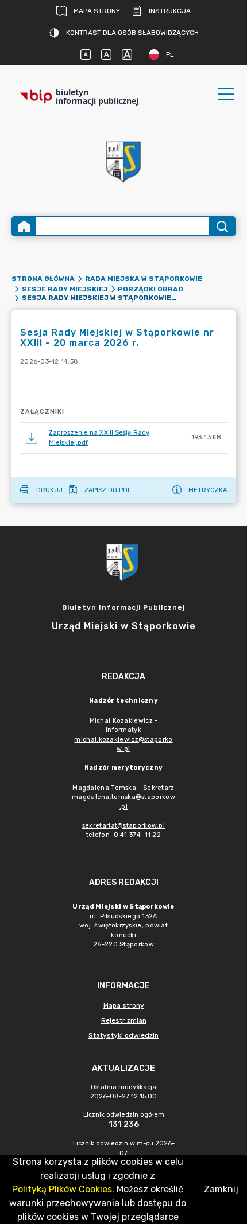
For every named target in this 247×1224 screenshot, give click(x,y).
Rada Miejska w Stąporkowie (143, 279)
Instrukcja (170, 11)
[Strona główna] (24, 226)
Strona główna (43, 279)
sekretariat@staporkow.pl (123, 825)
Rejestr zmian (123, 1020)
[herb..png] (123, 158)
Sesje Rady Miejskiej (65, 289)
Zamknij (221, 1189)
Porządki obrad (150, 289)
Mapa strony (97, 11)
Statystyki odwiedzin (123, 1035)
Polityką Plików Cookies (62, 1189)
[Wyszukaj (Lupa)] (221, 226)
